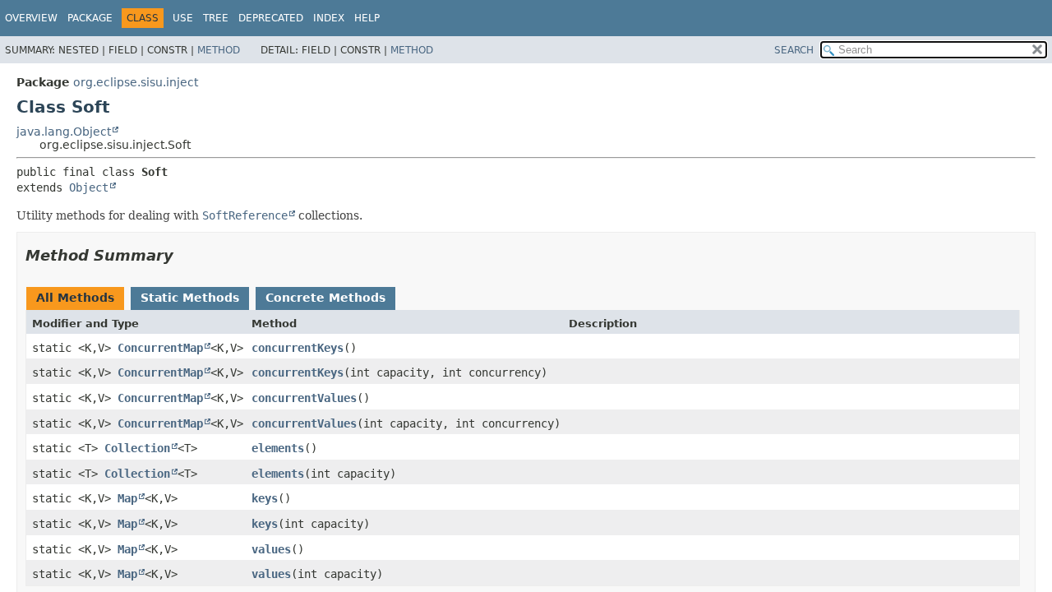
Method (218, 50)
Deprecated (270, 18)
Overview (31, 18)
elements (277, 448)
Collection (137, 448)
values (271, 549)
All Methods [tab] (75, 297)
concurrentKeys (297, 347)
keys (264, 498)
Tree (215, 18)
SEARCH (794, 50)
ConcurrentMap (160, 347)
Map (127, 498)
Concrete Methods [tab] (325, 297)
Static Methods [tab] (190, 297)
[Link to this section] (184, 255)
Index (328, 18)
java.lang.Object (63, 131)
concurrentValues (304, 398)
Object (88, 187)
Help (367, 18)
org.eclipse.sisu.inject (135, 82)
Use (183, 18)
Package (90, 18)
